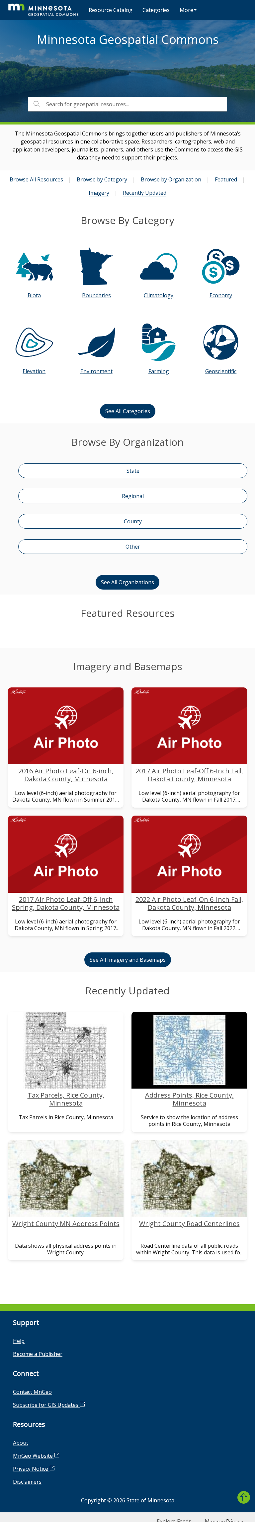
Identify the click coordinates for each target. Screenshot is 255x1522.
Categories (156, 10)
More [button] (186, 10)
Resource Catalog (110, 10)
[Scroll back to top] (243, 1497)
